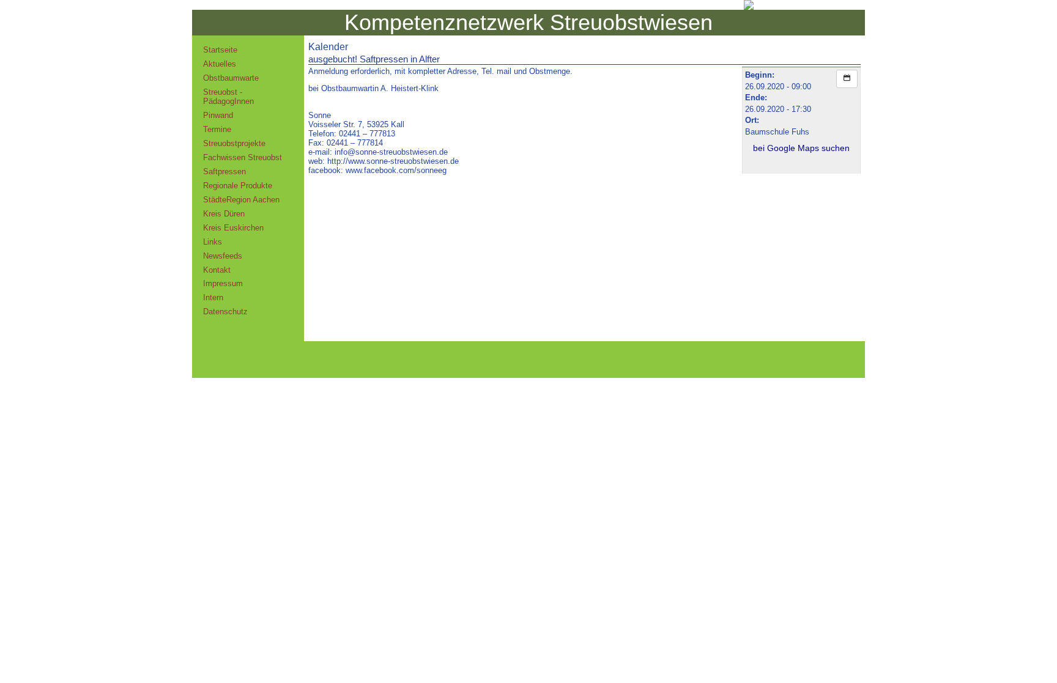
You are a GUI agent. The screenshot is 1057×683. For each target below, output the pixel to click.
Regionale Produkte (237, 185)
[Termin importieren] (847, 79)
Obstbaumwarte (231, 78)
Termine (217, 129)
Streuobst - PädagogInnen (228, 96)
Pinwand (218, 115)
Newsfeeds (222, 255)
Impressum (223, 283)
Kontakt (217, 270)
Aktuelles (219, 63)
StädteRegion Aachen (241, 199)
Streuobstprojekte (234, 143)
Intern (213, 297)
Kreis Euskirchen (233, 227)
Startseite (220, 49)
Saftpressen (224, 171)
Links (212, 241)
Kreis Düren (224, 213)
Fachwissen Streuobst (242, 157)
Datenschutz (225, 311)
